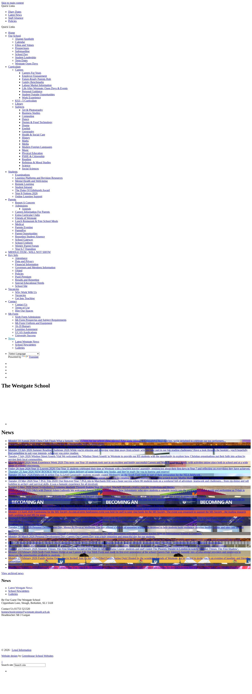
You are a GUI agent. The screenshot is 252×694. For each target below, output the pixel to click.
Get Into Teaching (25, 298)
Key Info (13, 255)
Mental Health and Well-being (31, 181)
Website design (9, 655)
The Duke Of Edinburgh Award (32, 190)
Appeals (26, 208)
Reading (26, 159)
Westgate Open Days (26, 63)
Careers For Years (31, 72)
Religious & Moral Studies (36, 162)
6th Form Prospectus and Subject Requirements (40, 320)
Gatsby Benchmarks (33, 82)
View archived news (12, 573)
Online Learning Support (28, 196)
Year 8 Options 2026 (26, 193)
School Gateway (24, 239)
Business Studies (31, 113)
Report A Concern (25, 202)
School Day (21, 54)
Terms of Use (22, 307)
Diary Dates (14, 11)
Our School (14, 35)
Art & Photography (32, 109)
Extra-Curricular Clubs (27, 214)
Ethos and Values (24, 45)
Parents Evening (24, 227)
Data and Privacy (24, 261)
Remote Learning (24, 184)
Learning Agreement (26, 329)
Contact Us (21, 304)
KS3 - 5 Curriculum (26, 100)
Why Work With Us (26, 292)
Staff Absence (15, 17)
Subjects (19, 106)
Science (26, 165)
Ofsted (18, 270)
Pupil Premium (23, 276)
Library (19, 103)
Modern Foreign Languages (37, 147)
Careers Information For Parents (32, 211)
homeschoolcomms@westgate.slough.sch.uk (25, 611)
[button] (16, 27)
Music (25, 150)
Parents (12, 199)
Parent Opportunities (26, 233)
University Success (25, 335)
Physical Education (32, 153)
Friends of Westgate (26, 218)
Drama (25, 125)
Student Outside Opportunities (38, 94)
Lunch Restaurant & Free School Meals (36, 221)
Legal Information (21, 650)
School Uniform (24, 242)
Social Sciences (30, 168)
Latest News (15, 14)
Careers (19, 69)
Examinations (22, 174)
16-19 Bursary (23, 326)
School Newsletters (25, 344)
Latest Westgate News (27, 341)
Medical (19, 224)
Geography (28, 131)
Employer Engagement (34, 75)
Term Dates (21, 60)
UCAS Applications (26, 332)
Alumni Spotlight (24, 38)
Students (12, 171)
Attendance (21, 258)
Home (11, 32)
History (26, 137)
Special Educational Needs (29, 282)
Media (25, 143)
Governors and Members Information (35, 267)
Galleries (20, 347)
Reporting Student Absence (30, 236)
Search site (7, 664)
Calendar (20, 42)
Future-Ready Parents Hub (36, 79)
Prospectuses (22, 48)
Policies (12, 21)
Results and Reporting (27, 279)
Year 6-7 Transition (25, 248)
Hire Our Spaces (24, 310)
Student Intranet (23, 187)
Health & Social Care (33, 134)
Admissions (21, 205)
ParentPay (20, 230)
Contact (12, 301)
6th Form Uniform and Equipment (33, 323)
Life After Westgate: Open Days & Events (45, 88)
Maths (25, 140)
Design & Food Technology (37, 122)
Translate (34, 356)
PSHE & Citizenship (33, 156)
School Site (21, 286)
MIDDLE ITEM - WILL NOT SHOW (29, 252)
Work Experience (31, 97)
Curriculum (14, 66)
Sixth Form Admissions (27, 316)
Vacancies (13, 289)
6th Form (13, 313)
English (26, 128)
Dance (25, 119)
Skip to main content (12, 2)
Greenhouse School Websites (37, 655)
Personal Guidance (32, 91)
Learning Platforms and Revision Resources (39, 177)
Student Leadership (25, 57)
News (11, 338)
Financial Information (26, 264)
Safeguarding (22, 51)
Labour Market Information (37, 85)
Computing (28, 116)
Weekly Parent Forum (27, 245)
